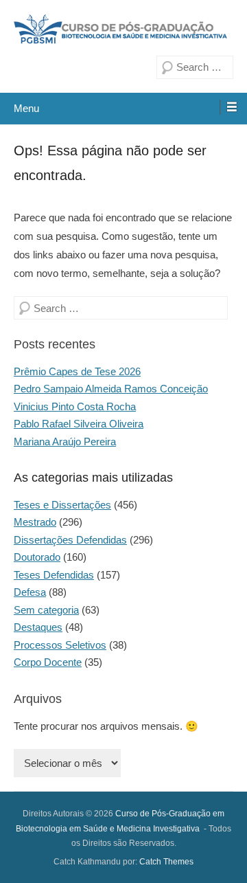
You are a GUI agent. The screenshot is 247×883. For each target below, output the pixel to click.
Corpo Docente (48, 662)
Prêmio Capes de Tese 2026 (77, 371)
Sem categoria (46, 610)
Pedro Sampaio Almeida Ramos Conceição (111, 388)
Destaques (38, 627)
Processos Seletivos (60, 645)
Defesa (30, 592)
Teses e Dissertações (62, 505)
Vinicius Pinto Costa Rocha (75, 406)
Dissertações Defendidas (70, 540)
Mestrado (35, 522)
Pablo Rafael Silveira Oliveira (78, 423)
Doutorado (37, 557)
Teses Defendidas (54, 575)
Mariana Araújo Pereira (65, 441)
